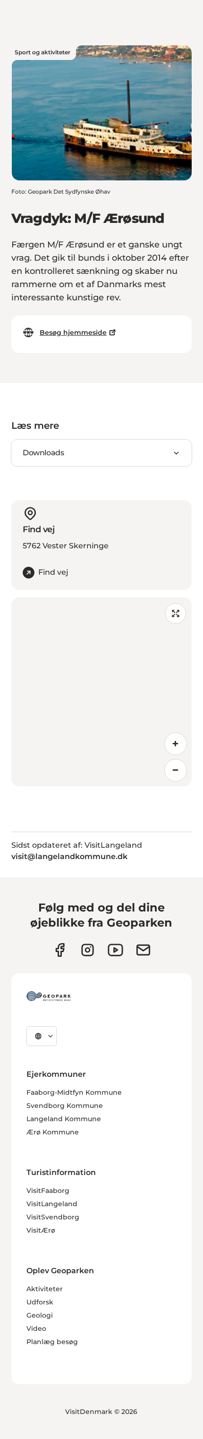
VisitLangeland (51, 1204)
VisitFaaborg (47, 1190)
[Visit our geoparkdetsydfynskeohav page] (59, 950)
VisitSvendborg (52, 1217)
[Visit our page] (87, 950)
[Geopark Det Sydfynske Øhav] (48, 996)
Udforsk (39, 1302)
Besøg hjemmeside (73, 332)
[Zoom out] (175, 770)
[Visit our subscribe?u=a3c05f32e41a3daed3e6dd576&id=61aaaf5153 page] (143, 950)
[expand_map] (175, 613)
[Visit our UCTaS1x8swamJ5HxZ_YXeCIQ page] (115, 950)
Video (36, 1328)
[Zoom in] (175, 743)
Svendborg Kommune (64, 1105)
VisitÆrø (40, 1230)
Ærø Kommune (52, 1132)
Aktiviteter (44, 1289)
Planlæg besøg (52, 1341)
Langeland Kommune (63, 1119)
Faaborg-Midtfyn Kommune (74, 1092)
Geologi (39, 1315)
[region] (101, 691)
